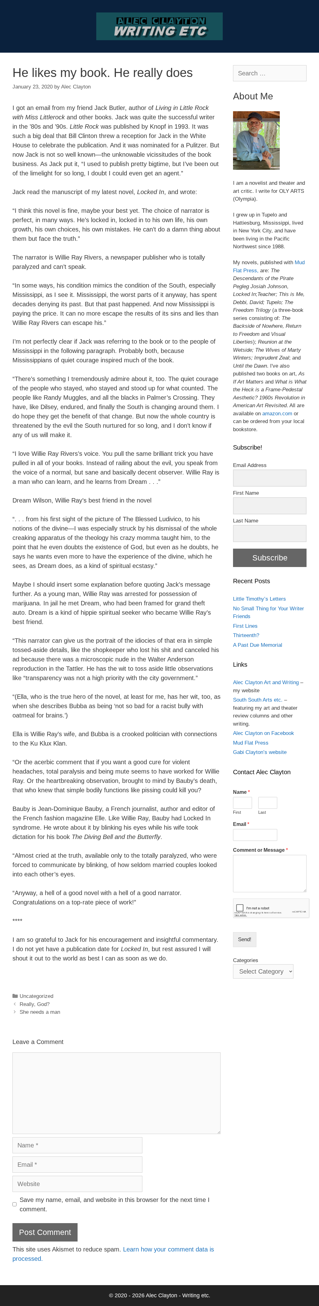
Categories (245, 960)
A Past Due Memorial (257, 645)
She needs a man (40, 1012)
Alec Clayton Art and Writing (266, 682)
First (237, 812)
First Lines (245, 626)
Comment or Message (260, 850)
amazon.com (277, 414)
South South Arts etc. (258, 700)
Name (241, 792)
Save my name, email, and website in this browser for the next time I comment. (115, 1204)
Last (262, 812)
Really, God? (35, 1004)
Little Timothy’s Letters (259, 599)
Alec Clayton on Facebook (263, 733)
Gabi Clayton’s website (260, 752)
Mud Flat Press (251, 743)
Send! (244, 939)
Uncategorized (36, 996)
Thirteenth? (246, 635)
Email (241, 824)
